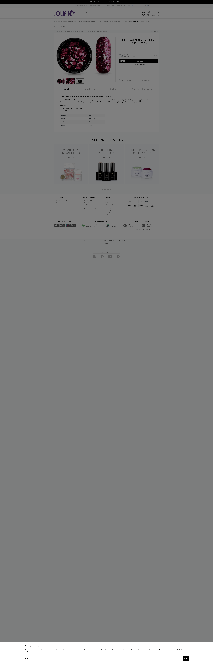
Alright (186, 658)
